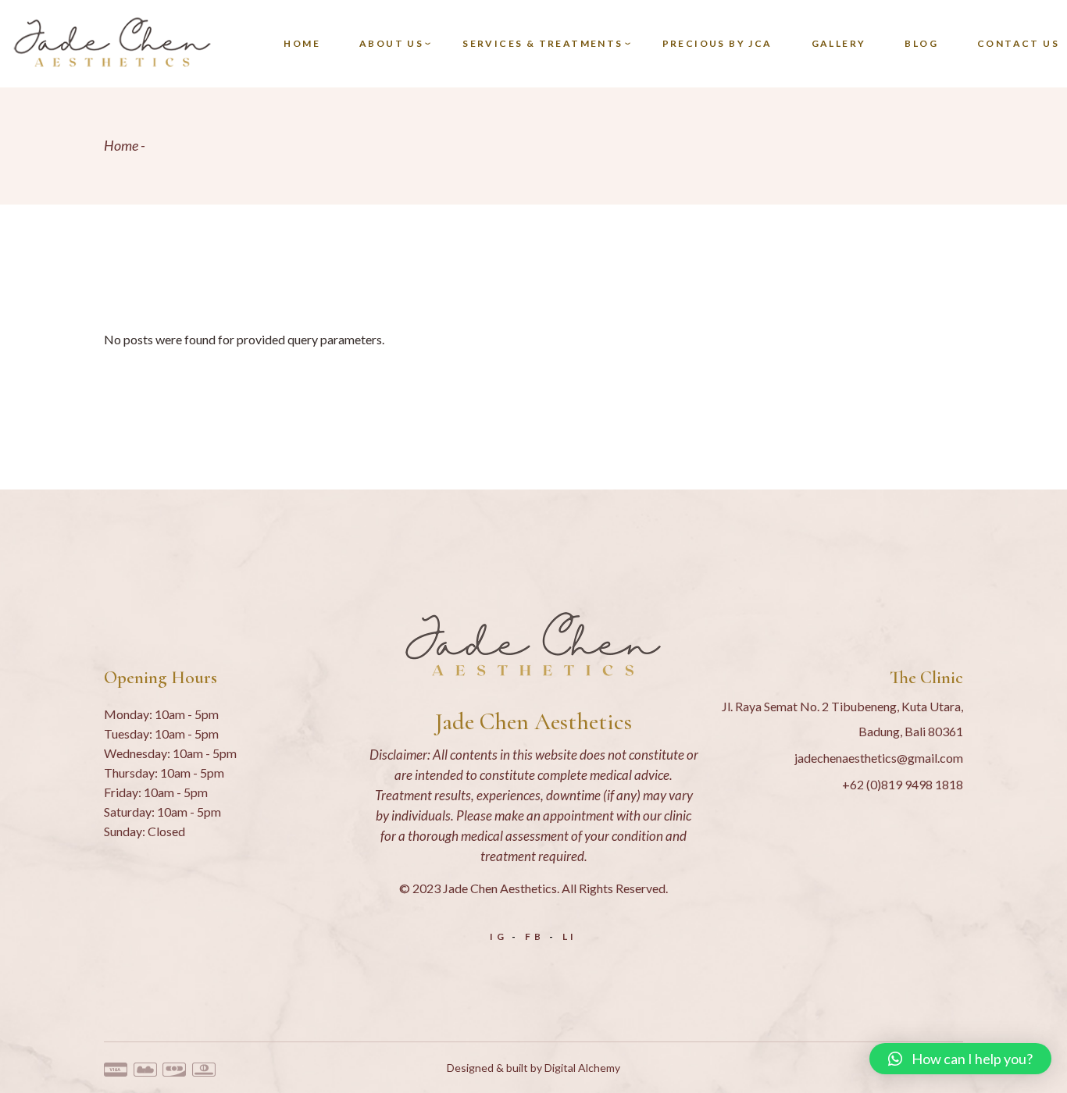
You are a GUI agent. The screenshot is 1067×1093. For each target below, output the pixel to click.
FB (534, 936)
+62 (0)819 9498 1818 (902, 784)
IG (499, 936)
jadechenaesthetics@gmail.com (878, 757)
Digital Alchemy (582, 1067)
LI (570, 936)
